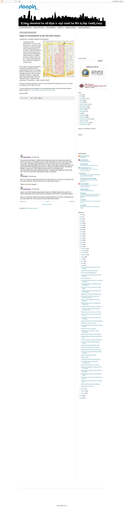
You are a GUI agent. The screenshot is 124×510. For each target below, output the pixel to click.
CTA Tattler (83, 199)
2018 (81, 229)
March (83, 389)
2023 (81, 219)
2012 (81, 242)
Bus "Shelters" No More (85, 161)
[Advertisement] (92, 43)
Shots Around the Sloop (25, 27)
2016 (81, 234)
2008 (81, 398)
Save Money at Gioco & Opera (88, 328)
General (82, 102)
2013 (81, 240)
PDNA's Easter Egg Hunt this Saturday (90, 384)
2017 (81, 231)
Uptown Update (84, 160)
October (83, 252)
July (82, 259)
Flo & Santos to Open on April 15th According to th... (89, 362)
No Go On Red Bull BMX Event (88, 272)
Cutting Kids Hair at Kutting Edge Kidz (90, 345)
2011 (81, 244)
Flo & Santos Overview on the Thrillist (90, 347)
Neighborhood (83, 108)
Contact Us (60, 27)
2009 (81, 395)
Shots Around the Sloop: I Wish (88, 355)
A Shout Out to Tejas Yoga (87, 386)
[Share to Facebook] (39, 98)
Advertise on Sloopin (71, 27)
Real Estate (82, 115)
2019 (81, 227)
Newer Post (23, 201)
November (84, 250)
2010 (81, 246)
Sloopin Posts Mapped (83, 27)
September (84, 254)
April (82, 265)
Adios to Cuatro (85, 357)
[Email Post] (31, 98)
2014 (81, 238)
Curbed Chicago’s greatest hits (87, 190)
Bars (81, 95)
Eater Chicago (84, 164)
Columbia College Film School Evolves (90, 359)
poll (81, 113)
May (82, 263)
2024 (81, 217)
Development (83, 98)
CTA (81, 96)
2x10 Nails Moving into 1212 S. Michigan (91, 306)
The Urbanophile (84, 183)
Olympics (82, 109)
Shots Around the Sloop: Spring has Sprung (91, 321)
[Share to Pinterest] (41, 98)
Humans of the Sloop (39, 27)
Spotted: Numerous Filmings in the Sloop (91, 349)
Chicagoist (83, 193)
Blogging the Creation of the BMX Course (91, 294)
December (84, 248)
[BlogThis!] (36, 98)
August (83, 257)
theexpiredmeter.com (85, 168)
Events (81, 100)
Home (47, 201)
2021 (81, 223)
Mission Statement (50, 27)
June (82, 261)
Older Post (71, 201)
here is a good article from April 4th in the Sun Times (41, 90)
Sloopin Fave (83, 120)
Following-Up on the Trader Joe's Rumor (91, 312)
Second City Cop (84, 156)
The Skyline (83, 205)
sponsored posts (84, 124)
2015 (81, 236)
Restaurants (83, 117)
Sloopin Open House (85, 122)
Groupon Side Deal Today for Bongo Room (91, 339)
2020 (81, 225)
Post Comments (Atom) (32, 208)
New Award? (83, 157)
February (83, 391)
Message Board (84, 106)
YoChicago (83, 173)
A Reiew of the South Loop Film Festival (91, 334)
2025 (81, 214)
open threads (83, 111)
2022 (81, 221)
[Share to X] (38, 98)
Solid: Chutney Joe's (86, 278)
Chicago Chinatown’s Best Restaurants (88, 165)
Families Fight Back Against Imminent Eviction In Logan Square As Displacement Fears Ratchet (90, 196)
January (83, 393)
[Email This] (34, 98)
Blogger (65, 505)
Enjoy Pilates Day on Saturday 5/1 (89, 270)
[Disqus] (47, 128)
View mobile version (47, 204)
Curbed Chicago (84, 189)
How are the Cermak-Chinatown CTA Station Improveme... (90, 297)
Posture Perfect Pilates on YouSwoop (90, 365)
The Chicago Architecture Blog (88, 178)
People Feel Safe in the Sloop (88, 323)
